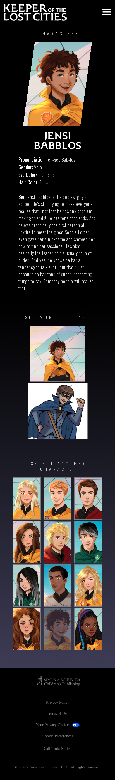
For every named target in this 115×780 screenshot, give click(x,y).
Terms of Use (57, 714)
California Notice (57, 749)
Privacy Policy (57, 702)
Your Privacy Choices (53, 725)
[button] (105, 11)
